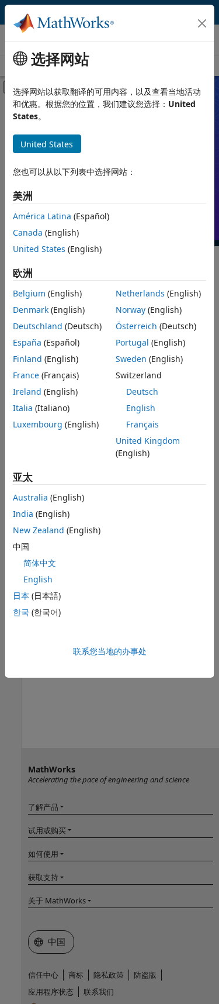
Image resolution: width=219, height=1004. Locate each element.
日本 (21, 595)
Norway (130, 309)
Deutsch (142, 391)
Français (142, 424)
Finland (27, 358)
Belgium (29, 293)
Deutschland (37, 326)
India (23, 513)
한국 (21, 611)
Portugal (132, 342)
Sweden (131, 358)
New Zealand (38, 530)
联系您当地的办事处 (110, 651)
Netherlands (140, 293)
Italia (23, 407)
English (140, 407)
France (26, 375)
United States (39, 248)
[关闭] (202, 23)
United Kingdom (148, 440)
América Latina (42, 216)
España (27, 342)
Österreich (136, 326)
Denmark (30, 309)
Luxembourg (37, 424)
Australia (30, 497)
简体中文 (39, 562)
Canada (28, 232)
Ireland (27, 391)
